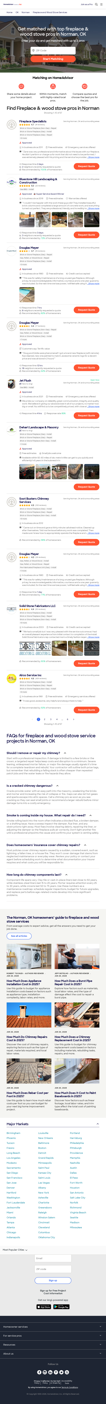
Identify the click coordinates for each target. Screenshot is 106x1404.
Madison (74, 1222)
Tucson (10, 1143)
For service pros (12, 1335)
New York (43, 1192)
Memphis (75, 1158)
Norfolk (74, 1202)
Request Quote (86, 166)
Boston (42, 1148)
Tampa (10, 1222)
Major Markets (17, 1124)
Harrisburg (76, 1138)
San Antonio (77, 1192)
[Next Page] (73, 719)
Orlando (11, 1217)
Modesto (12, 1162)
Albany (42, 1187)
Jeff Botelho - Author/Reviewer (72, 973)
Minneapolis (45, 1162)
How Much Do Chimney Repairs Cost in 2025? (27, 1038)
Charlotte (43, 1202)
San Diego (12, 1172)
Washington (13, 1197)
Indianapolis (13, 1237)
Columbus (44, 1232)
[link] (53, 130)
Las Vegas (44, 1182)
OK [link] (17, 12)
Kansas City (44, 1172)
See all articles (19, 936)
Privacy (37, 1382)
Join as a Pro (87, 4)
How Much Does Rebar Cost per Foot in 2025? (27, 1094)
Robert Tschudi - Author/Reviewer (25, 973)
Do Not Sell (55, 1382)
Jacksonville (13, 1207)
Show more (93, 157)
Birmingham (13, 1133)
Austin (73, 1167)
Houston (75, 1187)
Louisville (43, 1133)
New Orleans (45, 1138)
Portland (75, 1133)
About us (8, 1353)
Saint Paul (43, 1167)
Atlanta (11, 1227)
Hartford (11, 1192)
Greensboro (45, 1207)
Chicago (11, 1232)
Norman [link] (26, 12)
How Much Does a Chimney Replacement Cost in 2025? (73, 1038)
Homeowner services (15, 1326)
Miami (10, 1212)
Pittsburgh (76, 1148)
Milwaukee (76, 1227)
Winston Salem (46, 1217)
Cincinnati (44, 1222)
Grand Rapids (46, 1158)
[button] (27, 219)
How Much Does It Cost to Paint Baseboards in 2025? (75, 1094)
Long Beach (13, 1153)
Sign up (53, 1280)
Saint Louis (44, 1177)
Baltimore (43, 1143)
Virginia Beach (78, 1212)
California (45, 1382)
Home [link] (9, 12)
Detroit (42, 1153)
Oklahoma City (46, 1237)
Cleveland (44, 1227)
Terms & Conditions (69, 1387)
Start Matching (53, 59)
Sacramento (14, 1167)
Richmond (75, 1207)
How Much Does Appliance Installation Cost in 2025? (24, 982)
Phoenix (11, 1138)
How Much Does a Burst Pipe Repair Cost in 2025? (73, 982)
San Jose (12, 1182)
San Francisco (14, 1177)
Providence (76, 1153)
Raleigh (42, 1212)
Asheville (43, 1197)
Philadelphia (77, 1143)
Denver (11, 1187)
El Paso (74, 1177)
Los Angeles (13, 1158)
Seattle (74, 1217)
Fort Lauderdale (16, 1202)
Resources (9, 1344)
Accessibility (67, 1382)
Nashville (75, 1162)
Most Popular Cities (13, 1250)
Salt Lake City (77, 1197)
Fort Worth (76, 1182)
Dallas (73, 1172)
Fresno (10, 1148)
